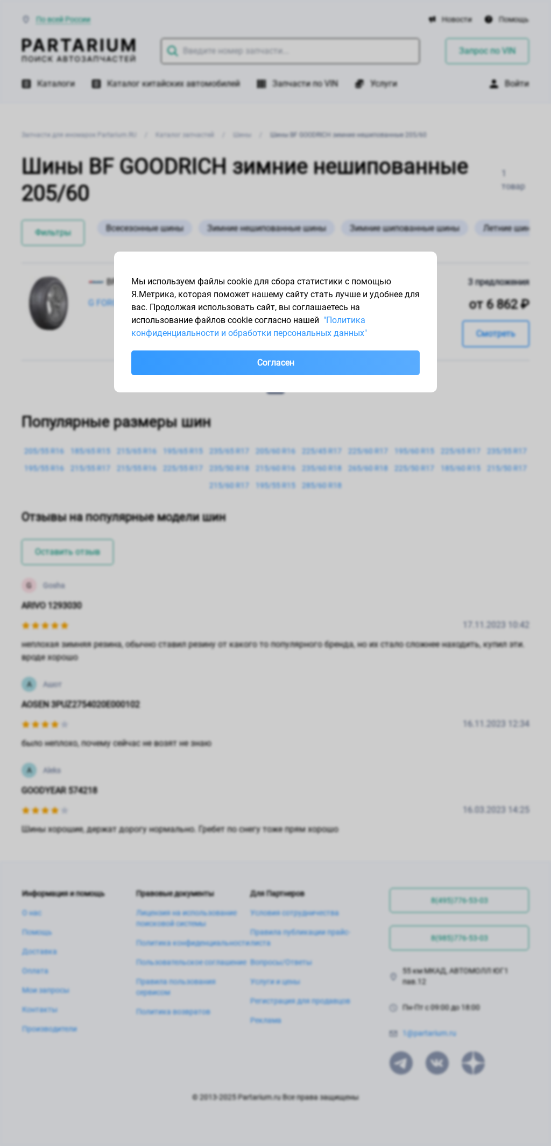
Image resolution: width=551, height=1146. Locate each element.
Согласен (275, 362)
